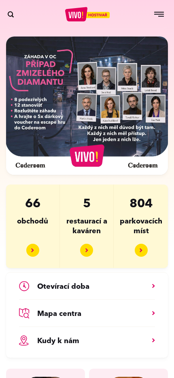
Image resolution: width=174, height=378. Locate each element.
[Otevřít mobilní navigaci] (159, 14)
